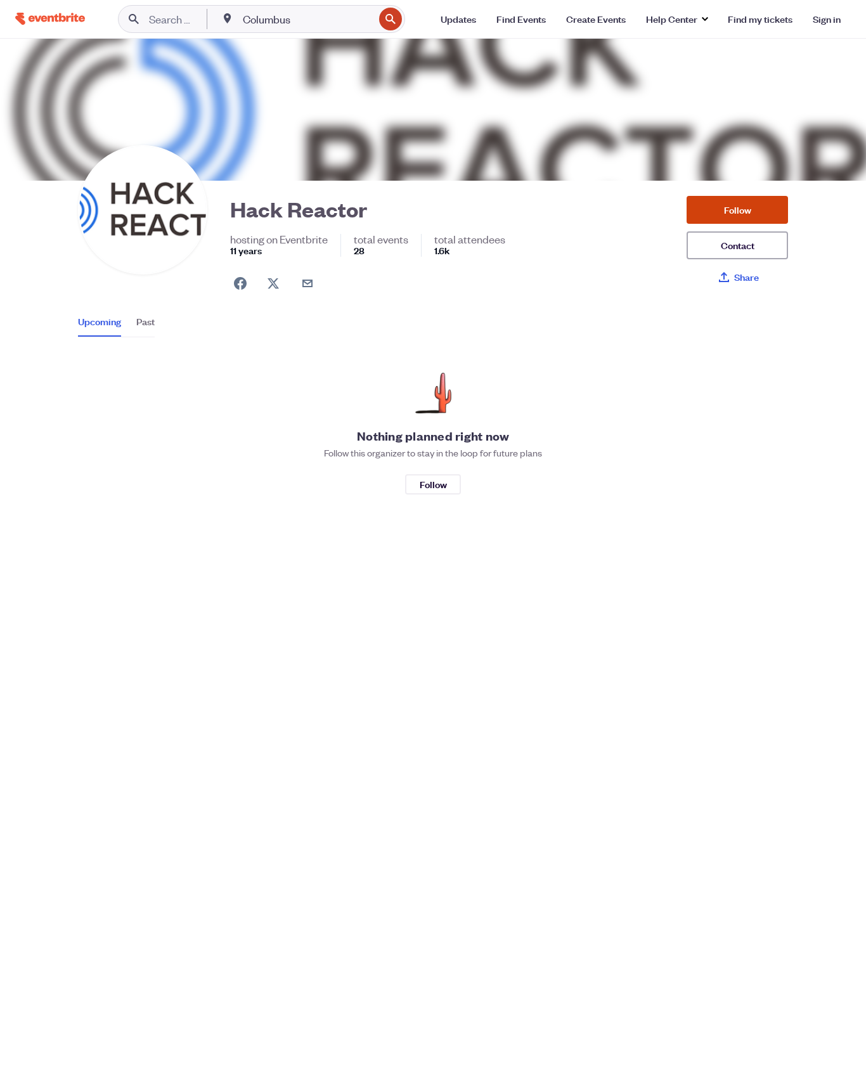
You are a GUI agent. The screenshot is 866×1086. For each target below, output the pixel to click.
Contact (737, 245)
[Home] (50, 19)
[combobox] (307, 19)
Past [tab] (145, 321)
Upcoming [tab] (99, 321)
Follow (737, 209)
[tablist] (116, 326)
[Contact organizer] (307, 283)
